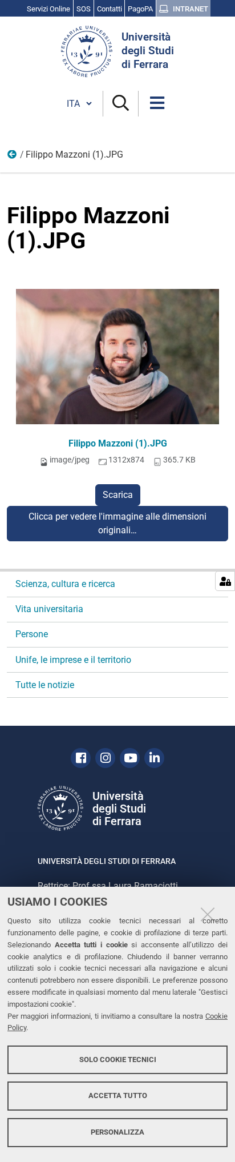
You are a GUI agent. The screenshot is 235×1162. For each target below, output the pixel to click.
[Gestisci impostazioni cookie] (225, 581)
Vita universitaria (49, 609)
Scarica (118, 494)
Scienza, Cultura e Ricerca (12, 157)
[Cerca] (120, 103)
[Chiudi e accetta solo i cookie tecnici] (207, 914)
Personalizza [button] (117, 1132)
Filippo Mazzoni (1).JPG (117, 443)
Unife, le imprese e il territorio (73, 659)
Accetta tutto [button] (117, 1095)
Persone (31, 634)
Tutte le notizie (44, 684)
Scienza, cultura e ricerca (65, 583)
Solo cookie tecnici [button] (117, 1059)
